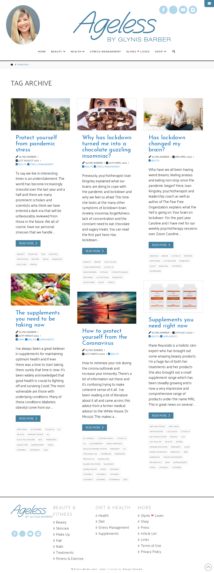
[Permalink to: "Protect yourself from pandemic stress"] (40, 114)
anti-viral (22, 429)
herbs (179, 442)
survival (163, 266)
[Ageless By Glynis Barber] (32, 511)
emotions (155, 261)
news (46, 259)
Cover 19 (108, 267)
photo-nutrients (173, 457)
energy (174, 437)
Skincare (62, 528)
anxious (154, 256)
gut (183, 437)
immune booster (159, 447)
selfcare (22, 264)
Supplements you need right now (171, 323)
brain (97, 262)
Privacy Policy (151, 552)
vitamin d (35, 450)
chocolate (110, 262)
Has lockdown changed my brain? (167, 144)
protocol (88, 459)
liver (187, 447)
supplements (180, 462)
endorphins (90, 272)
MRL (186, 452)
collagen (171, 431)
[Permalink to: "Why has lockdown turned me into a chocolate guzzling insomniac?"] (106, 114)
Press (145, 527)
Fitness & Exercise (70, 558)
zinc (45, 450)
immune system (35, 434)
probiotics (156, 462)
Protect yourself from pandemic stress (36, 144)
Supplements (46, 339)
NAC (40, 439)
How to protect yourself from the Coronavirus (104, 337)
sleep (101, 282)
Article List (149, 533)
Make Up (63, 534)
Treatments (65, 552)
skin (167, 462)
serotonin (89, 282)
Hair (59, 540)
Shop (145, 521)
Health (22, 164)
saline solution (91, 464)
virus (50, 445)
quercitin (22, 445)
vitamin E (115, 474)
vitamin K (88, 479)
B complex (88, 438)
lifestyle (53, 254)
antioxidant (156, 431)
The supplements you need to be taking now (38, 319)
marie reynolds (158, 452)
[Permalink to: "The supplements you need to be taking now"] (40, 290)
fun (43, 254)
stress (33, 264)
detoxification (158, 437)
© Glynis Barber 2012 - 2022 (88, 569)
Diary (21, 339)
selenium (108, 464)
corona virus (105, 438)
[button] (209, 3)
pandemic (57, 259)
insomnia (88, 277)
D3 (58, 429)
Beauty (61, 522)
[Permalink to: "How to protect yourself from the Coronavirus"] (106, 308)
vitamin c (22, 450)
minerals (175, 452)
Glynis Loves (152, 515)
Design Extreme (133, 569)
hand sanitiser (114, 443)
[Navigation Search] (174, 51)
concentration (92, 267)
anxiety (21, 254)
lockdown (102, 277)
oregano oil (90, 454)
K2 (48, 434)
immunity (176, 447)
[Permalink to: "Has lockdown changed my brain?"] (173, 114)
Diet (101, 521)
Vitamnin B (114, 479)
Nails (59, 546)
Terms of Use (151, 546)
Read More (26, 243)
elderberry (96, 443)
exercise (33, 254)
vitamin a (114, 469)
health (20, 434)
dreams (188, 256)
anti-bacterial (157, 426)
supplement (37, 445)
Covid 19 (176, 256)
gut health (156, 442)
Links (145, 539)
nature (35, 259)
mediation (22, 259)
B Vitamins (36, 429)
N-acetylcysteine (26, 439)
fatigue (104, 272)
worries (176, 266)
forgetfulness (120, 272)
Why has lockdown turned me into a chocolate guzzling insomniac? (107, 147)
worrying (155, 271)
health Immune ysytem (95, 448)
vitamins (176, 467)
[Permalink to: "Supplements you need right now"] (173, 296)
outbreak (106, 454)
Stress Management (41, 164)
